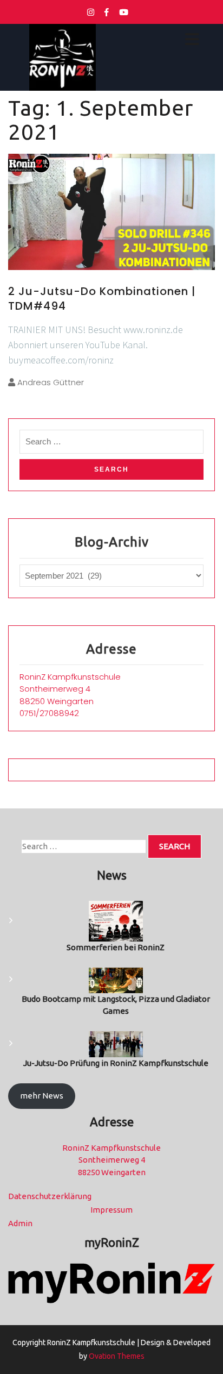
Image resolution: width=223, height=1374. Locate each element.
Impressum (111, 1209)
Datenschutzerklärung (49, 1196)
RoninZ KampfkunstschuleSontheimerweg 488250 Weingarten (70, 689)
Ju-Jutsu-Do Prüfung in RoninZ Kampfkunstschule (115, 1063)
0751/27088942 (49, 713)
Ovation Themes (116, 1356)
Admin (20, 1223)
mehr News (41, 1095)
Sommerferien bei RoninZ (116, 947)
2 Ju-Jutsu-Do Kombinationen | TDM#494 (101, 298)
